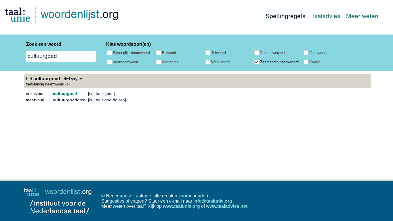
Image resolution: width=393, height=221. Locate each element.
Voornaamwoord (126, 62)
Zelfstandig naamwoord (279, 62)
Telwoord (218, 53)
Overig (314, 62)
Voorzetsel (171, 62)
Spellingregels (286, 16)
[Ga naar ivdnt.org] (60, 218)
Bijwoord (169, 53)
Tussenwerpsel (272, 53)
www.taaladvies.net (226, 206)
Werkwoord (220, 62)
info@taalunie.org (212, 201)
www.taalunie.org (181, 206)
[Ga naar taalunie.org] (59, 191)
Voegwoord (318, 53)
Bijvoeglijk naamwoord (131, 53)
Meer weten (362, 16)
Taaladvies (325, 16)
